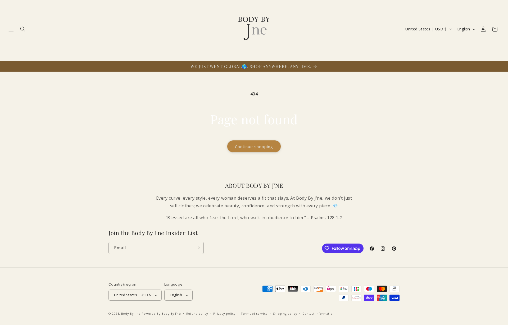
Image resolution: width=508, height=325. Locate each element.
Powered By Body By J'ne (161, 314)
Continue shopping (254, 146)
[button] (11, 29)
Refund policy (197, 313)
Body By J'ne (130, 314)
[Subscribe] (197, 248)
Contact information (318, 313)
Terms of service (254, 313)
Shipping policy (285, 313)
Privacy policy (224, 313)
